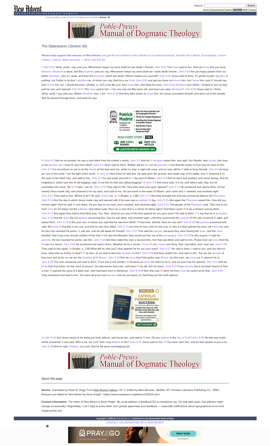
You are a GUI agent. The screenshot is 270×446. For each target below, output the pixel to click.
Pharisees (219, 195)
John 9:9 (151, 182)
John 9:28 (147, 253)
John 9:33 (135, 270)
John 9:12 (47, 195)
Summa (228, 10)
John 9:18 (47, 217)
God (131, 80)
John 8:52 (160, 67)
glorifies (82, 80)
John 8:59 (112, 93)
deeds (92, 169)
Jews (175, 67)
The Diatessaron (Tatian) (86, 17)
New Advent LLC (123, 418)
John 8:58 (190, 89)
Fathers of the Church (63, 17)
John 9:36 (198, 337)
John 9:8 (162, 178)
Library (252, 10)
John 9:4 (47, 169)
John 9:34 (217, 270)
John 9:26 (221, 244)
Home (206, 10)
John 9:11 (174, 186)
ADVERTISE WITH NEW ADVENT (144, 422)
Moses (103, 257)
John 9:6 (105, 173)
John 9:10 (100, 186)
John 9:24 (99, 239)
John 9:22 (131, 231)
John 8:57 (78, 89)
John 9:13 (145, 195)
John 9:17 (47, 213)
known (177, 80)
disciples (158, 160)
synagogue (169, 235)
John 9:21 (123, 226)
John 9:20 (189, 222)
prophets (88, 71)
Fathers (237, 10)
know (206, 67)
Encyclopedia (217, 10)
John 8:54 (165, 75)
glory (222, 75)
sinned (212, 160)
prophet (222, 213)
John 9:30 (47, 261)
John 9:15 (163, 200)
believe (83, 217)
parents (53, 164)
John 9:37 (136, 342)
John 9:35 (50, 337)
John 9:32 (171, 266)
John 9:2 (135, 160)
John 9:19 (62, 222)
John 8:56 (169, 84)
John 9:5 (214, 169)
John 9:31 (212, 261)
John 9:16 (163, 204)
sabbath (143, 200)
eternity (189, 266)
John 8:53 (184, 71)
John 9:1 (49, 160)
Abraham (57, 71)
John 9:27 (165, 248)
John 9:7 (97, 178)
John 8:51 (49, 67)
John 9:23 (183, 235)
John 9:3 (98, 164)
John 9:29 (114, 257)
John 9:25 (69, 244)
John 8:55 (141, 80)
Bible (245, 10)
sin (146, 164)
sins (113, 275)
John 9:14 (47, 200)
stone (150, 93)
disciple (216, 253)
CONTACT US (114, 422)
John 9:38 (47, 346)
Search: (198, 5)
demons (46, 71)
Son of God (183, 337)
